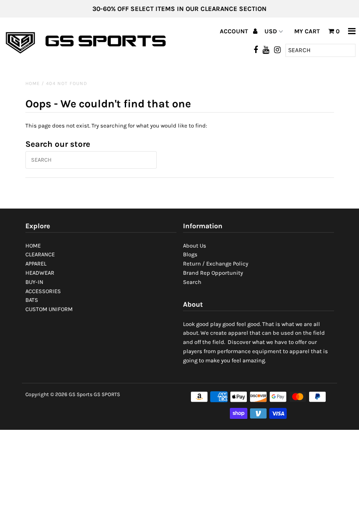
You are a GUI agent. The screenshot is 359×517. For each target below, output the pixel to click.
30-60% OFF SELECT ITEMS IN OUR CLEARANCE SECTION (179, 9)
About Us (194, 245)
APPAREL (35, 263)
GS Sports (80, 394)
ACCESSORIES (43, 291)
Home (32, 83)
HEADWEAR (39, 272)
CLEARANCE (40, 254)
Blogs (190, 254)
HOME (33, 245)
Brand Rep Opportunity (213, 272)
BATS (31, 300)
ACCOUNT (235, 31)
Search (192, 282)
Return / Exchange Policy (215, 263)
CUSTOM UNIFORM (49, 309)
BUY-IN (34, 282)
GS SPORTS (107, 394)
